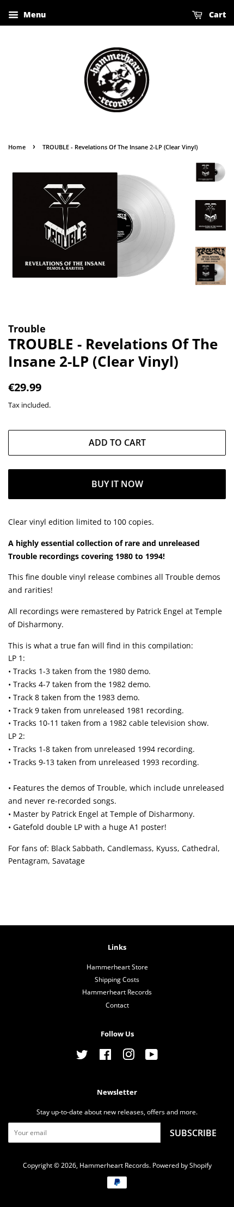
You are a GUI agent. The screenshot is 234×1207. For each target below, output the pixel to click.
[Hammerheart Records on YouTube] (151, 1056)
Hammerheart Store (117, 966)
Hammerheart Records (117, 991)
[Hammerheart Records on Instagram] (128, 1056)
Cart (216, 14)
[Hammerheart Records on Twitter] (82, 1056)
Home (17, 147)
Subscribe (193, 1133)
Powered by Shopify (182, 1165)
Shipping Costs (117, 979)
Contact (117, 1004)
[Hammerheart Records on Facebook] (105, 1056)
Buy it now (117, 484)
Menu (33, 14)
